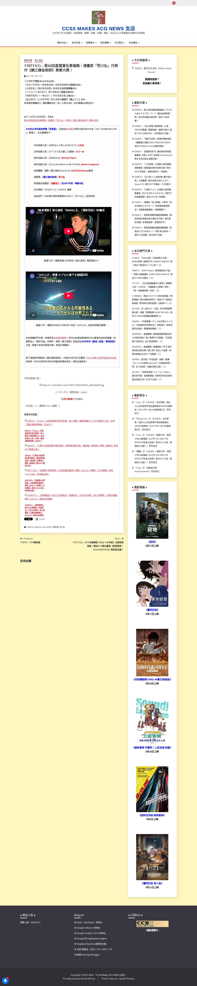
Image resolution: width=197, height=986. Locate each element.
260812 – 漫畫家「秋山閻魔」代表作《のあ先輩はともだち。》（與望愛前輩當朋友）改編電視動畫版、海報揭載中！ (153, 206)
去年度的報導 (60, 337)
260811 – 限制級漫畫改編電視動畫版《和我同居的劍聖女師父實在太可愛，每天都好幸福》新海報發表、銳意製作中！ (153, 219)
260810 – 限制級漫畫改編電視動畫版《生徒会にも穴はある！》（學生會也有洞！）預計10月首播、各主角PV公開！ (153, 231)
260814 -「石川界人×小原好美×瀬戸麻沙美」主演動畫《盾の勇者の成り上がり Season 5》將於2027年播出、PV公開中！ (153, 180)
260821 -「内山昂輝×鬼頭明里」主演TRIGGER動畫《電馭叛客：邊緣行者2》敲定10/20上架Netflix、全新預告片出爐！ (153, 130)
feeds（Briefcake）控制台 (89, 922)
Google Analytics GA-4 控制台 (91, 933)
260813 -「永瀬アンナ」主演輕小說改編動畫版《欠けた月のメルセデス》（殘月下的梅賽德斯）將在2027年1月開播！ (153, 193)
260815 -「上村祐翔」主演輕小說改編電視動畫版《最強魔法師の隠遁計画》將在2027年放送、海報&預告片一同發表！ (153, 168)
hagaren (38, 527)
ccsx (139, 402)
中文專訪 (118, 42)
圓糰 (139, 451)
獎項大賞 (28, 60)
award (30, 527)
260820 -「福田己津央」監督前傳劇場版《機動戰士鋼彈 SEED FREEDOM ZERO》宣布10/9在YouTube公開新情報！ (153, 142)
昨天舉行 (69, 128)
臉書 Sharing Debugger (88, 954)
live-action (47, 527)
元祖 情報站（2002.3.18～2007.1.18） (95, 949)
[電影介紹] (152, 538)
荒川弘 (62, 527)
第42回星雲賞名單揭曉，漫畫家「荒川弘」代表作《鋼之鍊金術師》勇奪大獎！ (61, 120)
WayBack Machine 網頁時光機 (91, 943)
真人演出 (39, 60)
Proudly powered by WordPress (79, 978)
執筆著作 (90, 42)
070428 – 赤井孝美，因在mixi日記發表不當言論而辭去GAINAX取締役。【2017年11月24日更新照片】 (153, 406)
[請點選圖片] (152, 926)
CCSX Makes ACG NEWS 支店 (98, 28)
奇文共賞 (76, 42)
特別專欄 (104, 42)
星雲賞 (55, 527)
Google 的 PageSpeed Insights (92, 938)
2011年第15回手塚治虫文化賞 (101, 357)
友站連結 (133, 42)
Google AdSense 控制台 (88, 927)
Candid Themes (126, 978)
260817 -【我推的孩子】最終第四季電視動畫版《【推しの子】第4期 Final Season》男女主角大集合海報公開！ (153, 155)
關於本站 (61, 42)
